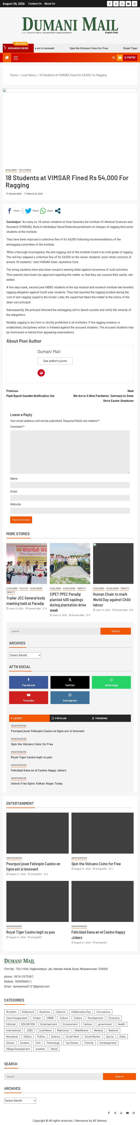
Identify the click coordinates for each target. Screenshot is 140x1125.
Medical (98, 1030)
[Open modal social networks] (58, 211)
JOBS (29, 1030)
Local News (11, 170)
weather (40, 1049)
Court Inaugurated (16, 1018)
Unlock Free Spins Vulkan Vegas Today (37, 783)
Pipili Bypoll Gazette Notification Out (30, 393)
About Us (49, 3)
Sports (110, 1036)
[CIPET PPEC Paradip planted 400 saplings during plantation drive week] (70, 563)
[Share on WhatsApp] (46, 211)
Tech (38, 1042)
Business (45, 1011)
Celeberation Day (81, 1011)
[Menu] (15, 57)
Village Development (18, 1049)
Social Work (36, 588)
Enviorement (70, 1024)
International (13, 1030)
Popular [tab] (60, 718)
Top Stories (25, 170)
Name (14, 478)
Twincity (10, 592)
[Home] (7, 57)
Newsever (81, 1120)
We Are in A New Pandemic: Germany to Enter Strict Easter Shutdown (103, 396)
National (113, 1030)
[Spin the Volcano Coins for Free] (102, 833)
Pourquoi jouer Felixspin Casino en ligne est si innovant (47, 731)
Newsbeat (12, 1036)
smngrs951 (36, 874)
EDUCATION (28, 1024)
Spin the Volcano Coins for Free (81, 48)
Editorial (10, 1024)
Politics (24, 588)
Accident (11, 1011)
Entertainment (48, 1024)
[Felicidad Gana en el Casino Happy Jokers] (102, 901)
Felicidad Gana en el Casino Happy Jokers (38, 770)
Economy (114, 1018)
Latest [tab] (17, 718)
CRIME (50, 1018)
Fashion (87, 1024)
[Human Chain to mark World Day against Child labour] (113, 563)
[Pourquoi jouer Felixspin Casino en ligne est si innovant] (37, 833)
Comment (17, 426)
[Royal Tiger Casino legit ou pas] (37, 901)
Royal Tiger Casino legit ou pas (31, 757)
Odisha (28, 1036)
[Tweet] (31, 211)
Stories (10, 1042)
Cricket (37, 1018)
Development (95, 1018)
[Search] (113, 57)
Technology (53, 1042)
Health (121, 1024)
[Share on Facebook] (13, 211)
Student (24, 1042)
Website (15, 504)
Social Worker (92, 1036)
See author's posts (55, 361)
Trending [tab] (101, 718)
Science (55, 1036)
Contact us (35, 3)
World (54, 1049)
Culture (64, 1018)
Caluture (60, 1011)
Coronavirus (103, 1011)
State (122, 1036)
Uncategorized (18, 726)
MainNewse (81, 1030)
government (105, 1024)
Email (13, 491)
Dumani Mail (15, 194)
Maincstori (63, 1030)
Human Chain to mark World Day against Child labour (112, 599)
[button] (15, 57)
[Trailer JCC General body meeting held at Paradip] (26, 563)
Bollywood (28, 1011)
